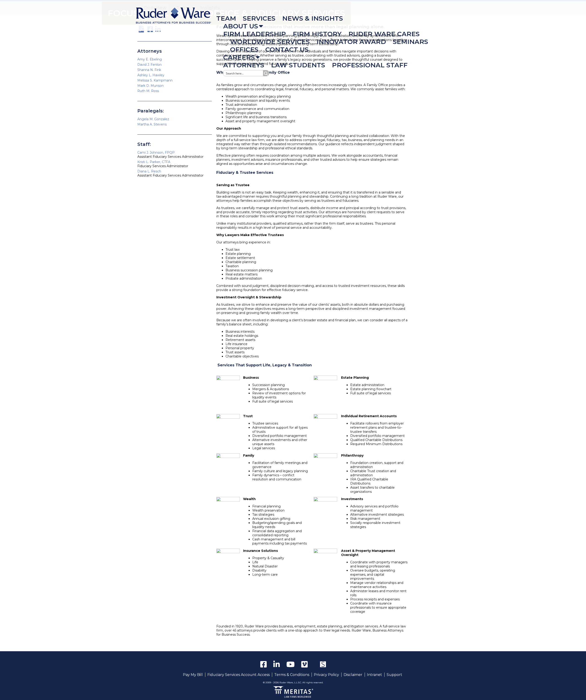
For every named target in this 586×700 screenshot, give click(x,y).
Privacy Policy (326, 675)
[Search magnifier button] (266, 73)
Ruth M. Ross (148, 91)
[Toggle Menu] (218, 13)
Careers (239, 57)
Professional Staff (369, 65)
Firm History (317, 34)
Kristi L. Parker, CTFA (153, 162)
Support (394, 675)
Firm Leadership (254, 34)
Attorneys (243, 65)
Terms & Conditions (291, 675)
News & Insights (312, 18)
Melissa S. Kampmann (155, 80)
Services (259, 18)
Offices (244, 49)
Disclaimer (353, 675)
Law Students (298, 65)
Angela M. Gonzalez (153, 119)
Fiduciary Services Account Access (238, 675)
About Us (240, 26)
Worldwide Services (270, 42)
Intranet (374, 675)
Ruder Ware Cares (384, 34)
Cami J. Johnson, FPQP (156, 152)
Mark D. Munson (150, 86)
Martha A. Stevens (152, 124)
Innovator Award (351, 42)
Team (226, 18)
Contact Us (287, 49)
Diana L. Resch (149, 171)
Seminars (410, 42)
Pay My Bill (193, 675)
